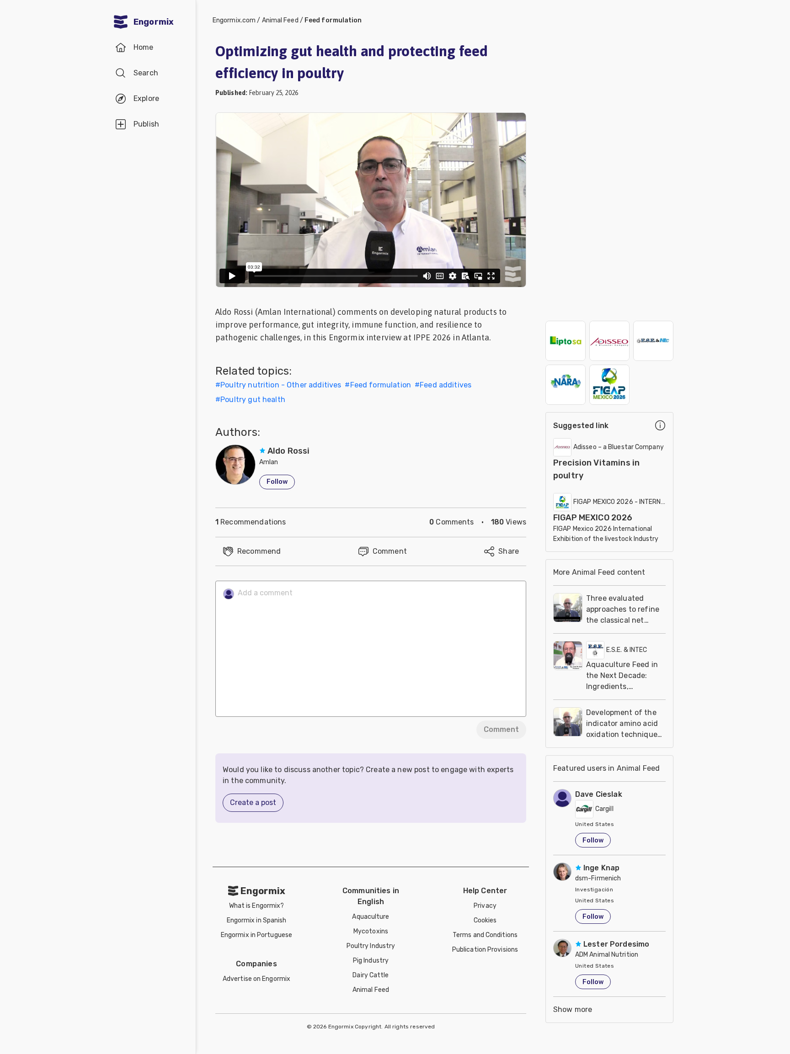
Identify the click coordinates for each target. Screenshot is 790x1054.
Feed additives (445, 385)
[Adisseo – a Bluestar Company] (609, 341)
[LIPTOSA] (565, 341)
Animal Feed (280, 20)
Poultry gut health (252, 399)
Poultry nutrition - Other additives (280, 385)
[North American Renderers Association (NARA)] (565, 385)
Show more (572, 1009)
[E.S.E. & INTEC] (653, 341)
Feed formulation (333, 20)
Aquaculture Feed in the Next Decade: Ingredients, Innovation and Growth (622, 686)
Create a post (253, 802)
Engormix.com (234, 20)
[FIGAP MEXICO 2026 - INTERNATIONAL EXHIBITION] (609, 385)
